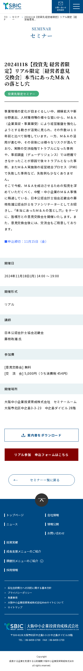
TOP (6, 18)
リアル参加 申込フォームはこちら (41, 454)
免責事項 (12, 597)
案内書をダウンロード (44, 435)
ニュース (12, 524)
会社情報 (53, 515)
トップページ (15, 515)
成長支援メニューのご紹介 (23, 551)
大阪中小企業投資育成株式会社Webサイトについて (36, 602)
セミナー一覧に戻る (45, 480)
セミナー (15, 18)
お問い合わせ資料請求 (60, 8)
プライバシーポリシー (20, 592)
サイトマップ (15, 607)
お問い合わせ (56, 533)
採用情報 (12, 570)
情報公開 (53, 524)
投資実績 (12, 542)
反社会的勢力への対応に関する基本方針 (30, 588)
